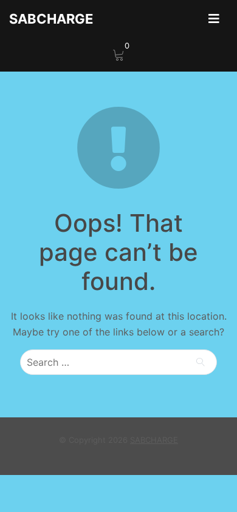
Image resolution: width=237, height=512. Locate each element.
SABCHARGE (51, 19)
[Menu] (214, 18)
